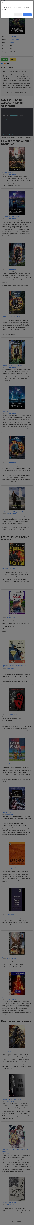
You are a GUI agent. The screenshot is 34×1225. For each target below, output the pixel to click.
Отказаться (18, 15)
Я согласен (27, 15)
